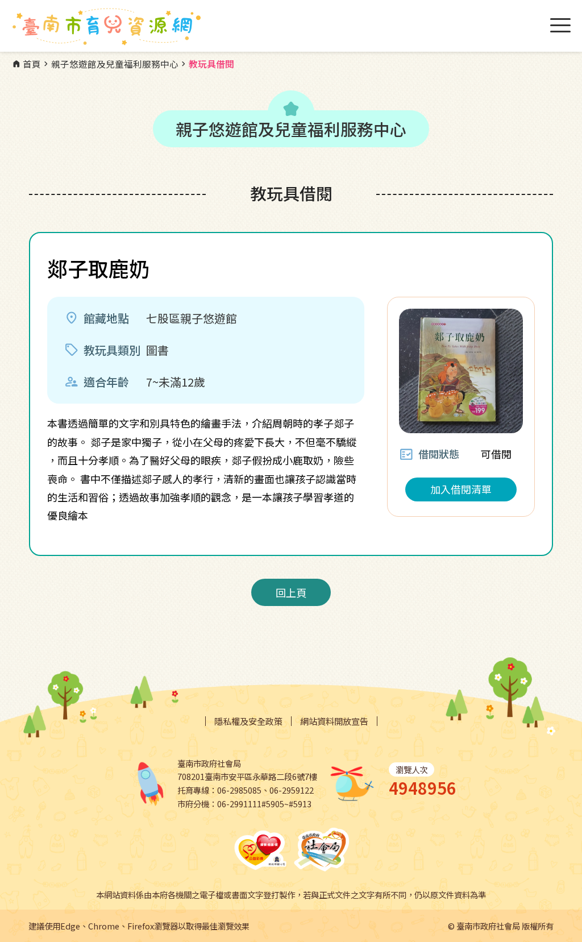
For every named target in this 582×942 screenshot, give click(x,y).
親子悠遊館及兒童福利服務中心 (109, 64)
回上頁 (291, 592)
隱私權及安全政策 (248, 721)
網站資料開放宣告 (334, 721)
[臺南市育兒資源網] (108, 27)
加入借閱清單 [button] (461, 489)
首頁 (26, 64)
